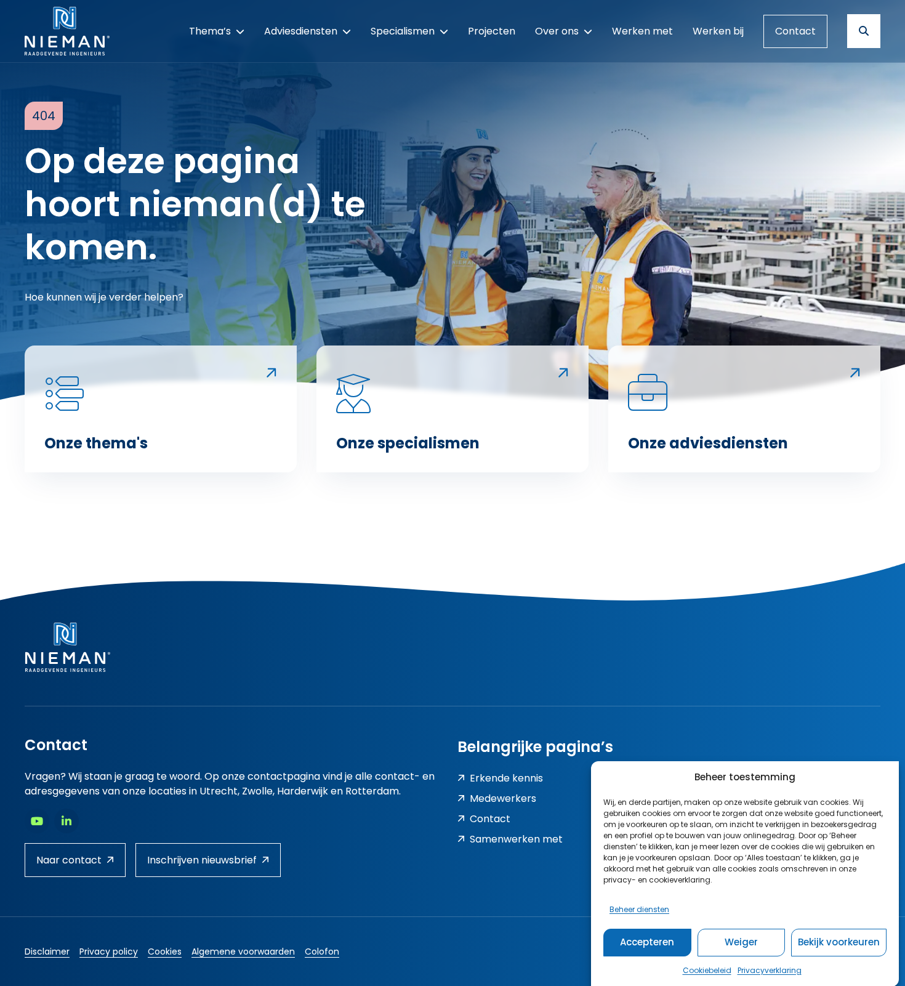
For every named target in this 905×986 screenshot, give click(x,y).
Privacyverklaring (770, 969)
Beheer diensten (639, 908)
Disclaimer (47, 951)
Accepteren (647, 941)
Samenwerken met (516, 839)
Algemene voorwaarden (243, 951)
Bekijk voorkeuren (839, 941)
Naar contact (69, 860)
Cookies (165, 951)
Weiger (741, 941)
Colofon (322, 951)
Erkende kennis (506, 778)
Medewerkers (503, 798)
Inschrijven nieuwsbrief (202, 860)
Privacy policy (108, 951)
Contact (795, 31)
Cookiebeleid (707, 969)
